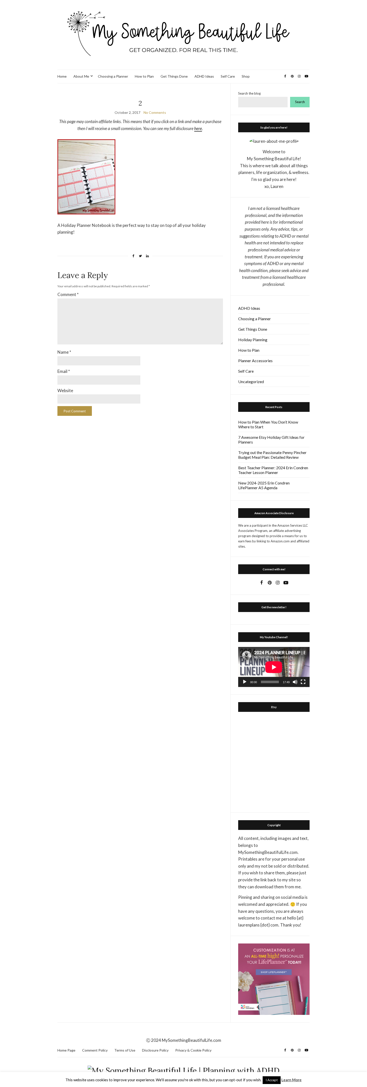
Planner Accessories (255, 360)
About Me (81, 76)
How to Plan (144, 76)
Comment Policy (95, 1050)
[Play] (244, 681)
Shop (246, 76)
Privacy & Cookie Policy (193, 1050)
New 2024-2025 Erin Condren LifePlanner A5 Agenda (264, 485)
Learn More (291, 1080)
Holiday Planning (252, 339)
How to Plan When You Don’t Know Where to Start (268, 424)
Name (64, 352)
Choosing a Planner (113, 76)
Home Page (66, 1050)
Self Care (228, 76)
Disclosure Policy (155, 1050)
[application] (274, 667)
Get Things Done (174, 76)
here (198, 128)
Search (300, 102)
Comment (68, 294)
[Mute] (295, 681)
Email (63, 371)
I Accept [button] (272, 1080)
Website (65, 390)
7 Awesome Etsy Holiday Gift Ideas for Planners (271, 439)
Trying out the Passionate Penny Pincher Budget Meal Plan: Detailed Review (272, 455)
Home (62, 76)
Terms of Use (124, 1050)
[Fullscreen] (303, 681)
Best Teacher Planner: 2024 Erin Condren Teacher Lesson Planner (273, 470)
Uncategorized (251, 381)
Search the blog (249, 93)
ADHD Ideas (204, 76)
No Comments (155, 112)
